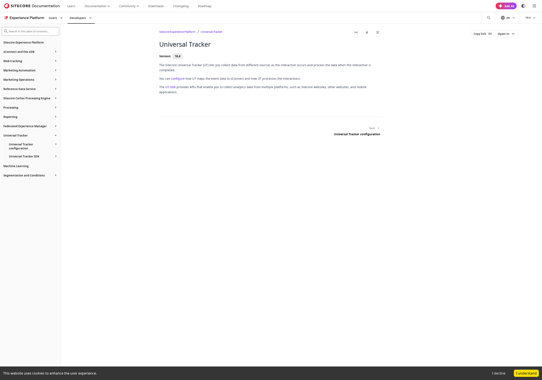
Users (53, 18)
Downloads (156, 6)
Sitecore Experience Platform (177, 32)
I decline (498, 373)
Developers (78, 18)
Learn (71, 6)
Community (127, 6)
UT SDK (170, 87)
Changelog (181, 6)
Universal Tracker (211, 32)
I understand (526, 373)
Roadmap (205, 6)
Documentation (95, 6)
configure (178, 79)
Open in (503, 34)
